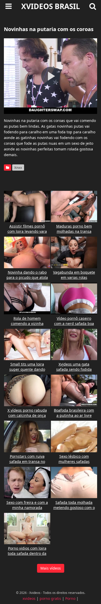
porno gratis (50, 598)
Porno (70, 598)
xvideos (29, 598)
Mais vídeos (50, 568)
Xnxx (18, 167)
